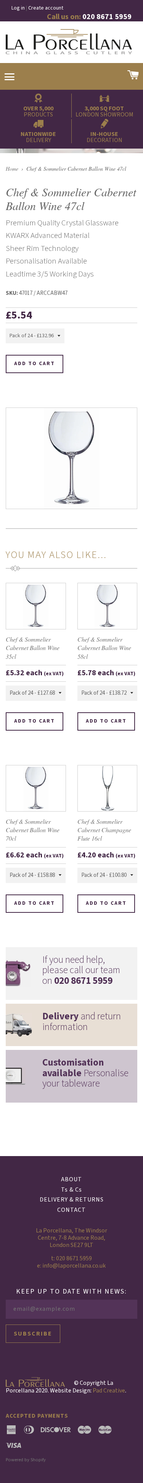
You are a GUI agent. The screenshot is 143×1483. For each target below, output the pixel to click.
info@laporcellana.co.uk (74, 1265)
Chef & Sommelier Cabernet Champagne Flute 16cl (104, 830)
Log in (18, 8)
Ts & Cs (71, 1189)
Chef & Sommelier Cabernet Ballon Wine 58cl (104, 647)
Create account (45, 8)
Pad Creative (109, 1390)
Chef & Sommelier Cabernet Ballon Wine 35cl (32, 647)
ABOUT (71, 1179)
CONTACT (71, 1210)
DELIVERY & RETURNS (72, 1199)
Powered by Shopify (26, 1459)
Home (12, 168)
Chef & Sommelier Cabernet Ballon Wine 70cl (32, 830)
